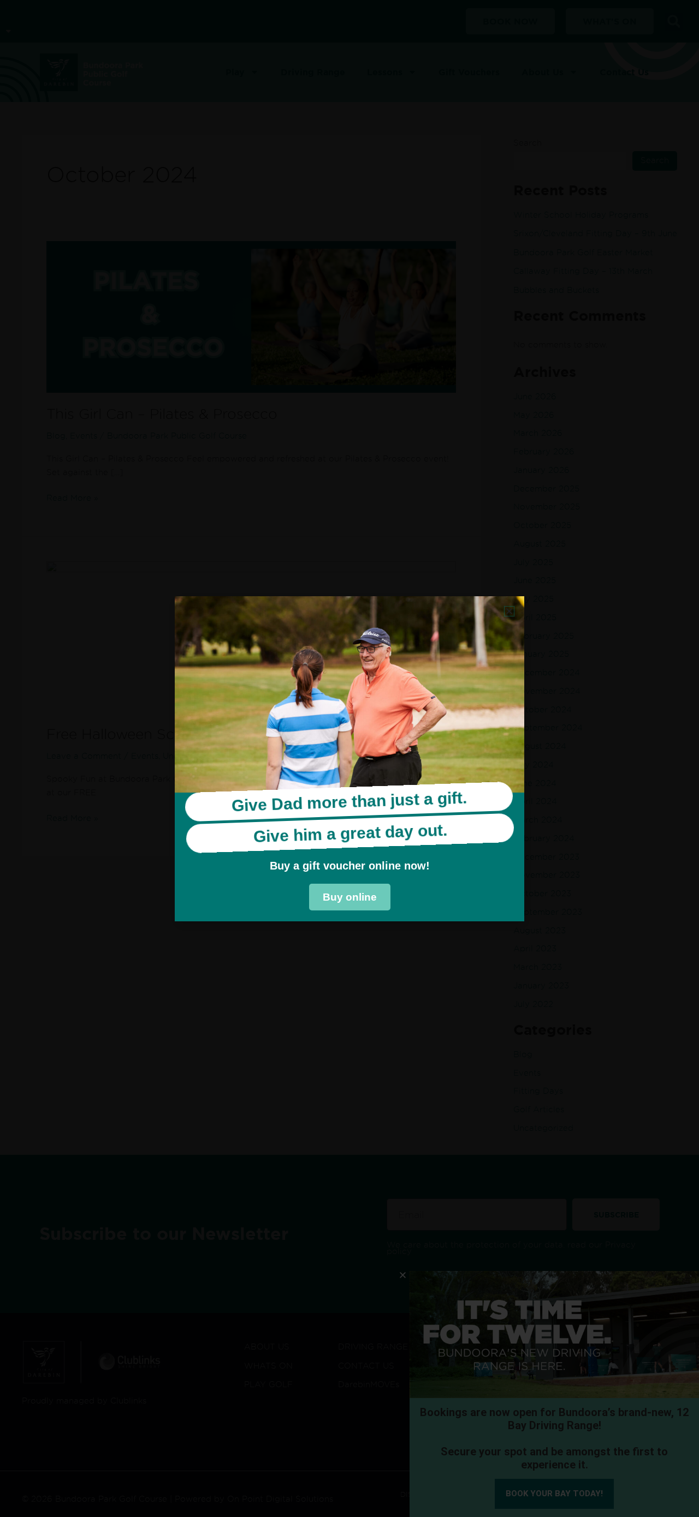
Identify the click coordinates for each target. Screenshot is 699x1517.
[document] (349, 758)
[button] (509, 611)
